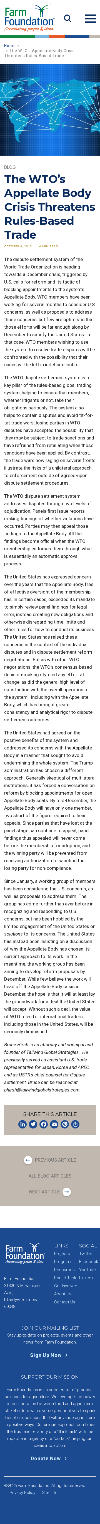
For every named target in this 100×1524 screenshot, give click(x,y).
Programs (63, 1261)
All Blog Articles (50, 1176)
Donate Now (46, 1458)
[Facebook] (43, 1124)
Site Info (50, 1492)
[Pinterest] (65, 1124)
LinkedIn (86, 1277)
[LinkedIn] (22, 1124)
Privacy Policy (22, 1492)
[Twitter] (33, 1124)
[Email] (54, 1124)
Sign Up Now (46, 1355)
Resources (64, 1269)
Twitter (85, 1253)
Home (10, 45)
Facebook (88, 1261)
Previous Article (55, 1160)
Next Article (44, 1192)
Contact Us (64, 1302)
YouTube (87, 1269)
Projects (62, 1253)
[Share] (75, 1124)
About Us (62, 1293)
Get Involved (65, 1285)
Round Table (66, 1277)
